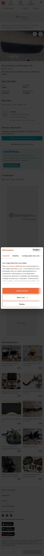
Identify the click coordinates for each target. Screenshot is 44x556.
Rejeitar (22, 304)
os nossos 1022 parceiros (17, 266)
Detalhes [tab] (16, 256)
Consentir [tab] (6, 256)
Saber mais (21, 297)
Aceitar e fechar (22, 291)
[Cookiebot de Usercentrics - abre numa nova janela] (33, 250)
